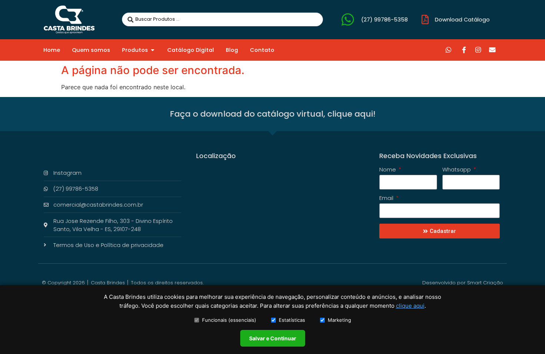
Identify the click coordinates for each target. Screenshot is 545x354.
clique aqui (410, 305)
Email (387, 198)
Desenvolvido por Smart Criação (462, 282)
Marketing (339, 320)
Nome (388, 170)
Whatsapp (457, 170)
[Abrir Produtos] (152, 50)
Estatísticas (292, 320)
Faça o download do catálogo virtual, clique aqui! (273, 114)
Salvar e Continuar (272, 338)
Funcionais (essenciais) (229, 320)
